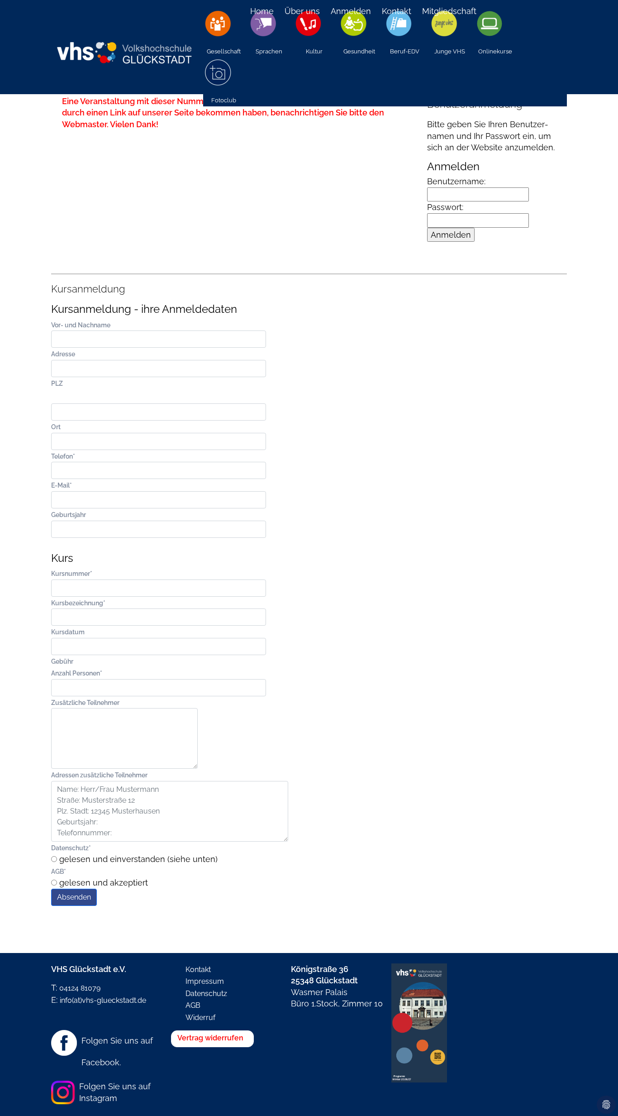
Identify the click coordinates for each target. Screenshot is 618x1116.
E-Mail (61, 485)
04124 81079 (79, 988)
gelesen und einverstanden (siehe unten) (137, 859)
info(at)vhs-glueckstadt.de (103, 1000)
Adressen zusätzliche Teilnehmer (99, 775)
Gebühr (62, 661)
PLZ (57, 383)
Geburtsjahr (68, 514)
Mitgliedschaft (449, 11)
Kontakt (396, 11)
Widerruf (200, 1017)
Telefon (63, 456)
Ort (56, 427)
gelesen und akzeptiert (102, 882)
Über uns (302, 11)
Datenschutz (71, 848)
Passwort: (445, 207)
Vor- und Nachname (80, 325)
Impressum (204, 981)
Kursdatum (68, 632)
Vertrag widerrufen (210, 1038)
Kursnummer (71, 573)
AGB (58, 871)
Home (262, 11)
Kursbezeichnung (78, 603)
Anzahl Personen (76, 673)
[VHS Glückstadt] (123, 47)
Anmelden (351, 11)
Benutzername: (456, 181)
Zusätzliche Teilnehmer (85, 702)
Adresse (63, 354)
